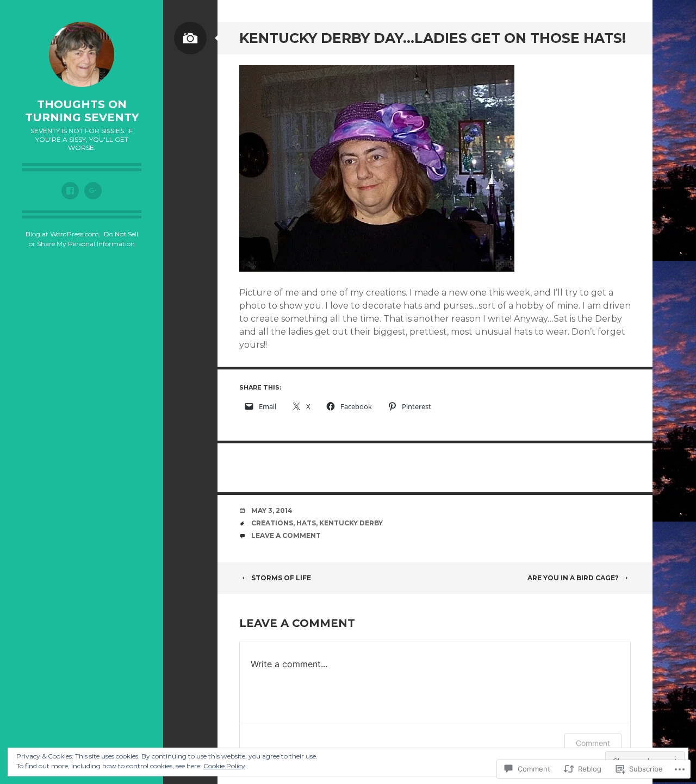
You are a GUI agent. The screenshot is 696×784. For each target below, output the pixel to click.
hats (306, 523)
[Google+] (93, 190)
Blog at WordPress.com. (63, 234)
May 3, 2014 (272, 510)
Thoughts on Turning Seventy (82, 111)
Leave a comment (286, 535)
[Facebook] (70, 190)
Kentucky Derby (351, 523)
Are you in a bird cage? (573, 578)
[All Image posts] (190, 38)
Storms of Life (281, 578)
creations (272, 523)
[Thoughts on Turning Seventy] (81, 54)
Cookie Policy (224, 766)
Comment (593, 743)
